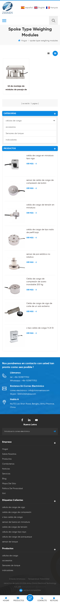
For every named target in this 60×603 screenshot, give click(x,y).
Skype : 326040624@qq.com (23, 394)
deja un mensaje (30, 598)
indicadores (11, 140)
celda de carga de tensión (14, 527)
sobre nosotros (9, 454)
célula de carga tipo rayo (14, 532)
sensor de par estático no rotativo (38, 255)
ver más (15, 96)
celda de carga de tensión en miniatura (40, 206)
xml (4, 493)
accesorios (11, 127)
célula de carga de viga (13, 507)
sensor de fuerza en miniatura (16, 522)
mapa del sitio (9, 484)
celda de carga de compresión (16, 512)
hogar (24, 41)
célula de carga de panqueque (17, 537)
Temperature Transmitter (39, 579)
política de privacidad (12, 488)
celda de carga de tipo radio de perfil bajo (40, 231)
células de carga (14, 121)
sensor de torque (10, 542)
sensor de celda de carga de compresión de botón (40, 181)
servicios (6, 474)
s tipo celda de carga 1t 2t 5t (40, 328)
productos (7, 459)
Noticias (6, 469)
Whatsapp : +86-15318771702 (23, 381)
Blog (4, 479)
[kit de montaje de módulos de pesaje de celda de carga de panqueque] (16, 71)
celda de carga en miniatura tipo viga (39, 157)
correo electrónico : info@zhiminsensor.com (29, 391)
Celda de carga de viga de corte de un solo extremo (39, 304)
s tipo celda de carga (12, 517)
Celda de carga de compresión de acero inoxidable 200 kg (36, 282)
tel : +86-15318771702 (19, 377)
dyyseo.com (40, 587)
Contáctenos (8, 464)
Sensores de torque (15, 133)
